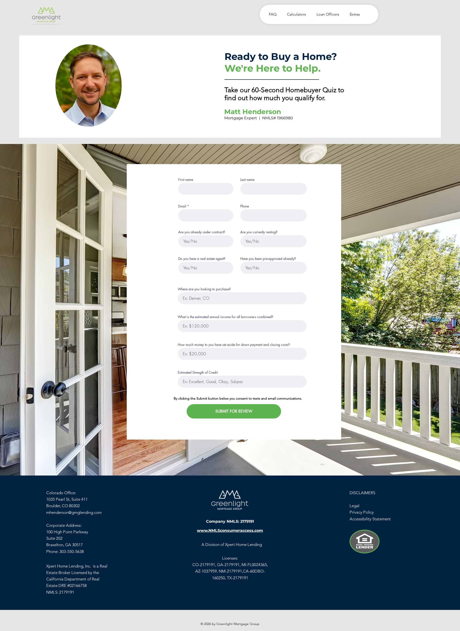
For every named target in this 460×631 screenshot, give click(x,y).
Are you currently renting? (258, 232)
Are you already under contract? (201, 232)
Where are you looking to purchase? (204, 289)
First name (185, 179)
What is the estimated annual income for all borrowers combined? (225, 317)
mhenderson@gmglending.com (74, 512)
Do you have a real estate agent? (201, 258)
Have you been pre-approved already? (268, 258)
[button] (295, 14)
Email (182, 206)
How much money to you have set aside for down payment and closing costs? (234, 344)
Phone (244, 206)
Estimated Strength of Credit (198, 372)
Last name (247, 179)
